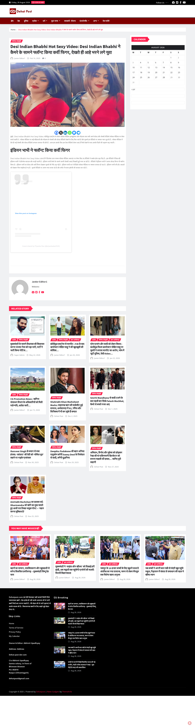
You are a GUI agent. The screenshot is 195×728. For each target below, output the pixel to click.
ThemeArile (67, 691)
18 (141, 72)
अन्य (95, 21)
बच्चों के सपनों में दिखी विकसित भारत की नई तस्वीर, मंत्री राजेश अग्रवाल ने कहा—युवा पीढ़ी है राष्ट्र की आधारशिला (81, 664)
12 (149, 67)
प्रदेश (34, 21)
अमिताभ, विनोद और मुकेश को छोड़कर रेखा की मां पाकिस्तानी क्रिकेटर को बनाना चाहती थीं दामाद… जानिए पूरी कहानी (106, 457)
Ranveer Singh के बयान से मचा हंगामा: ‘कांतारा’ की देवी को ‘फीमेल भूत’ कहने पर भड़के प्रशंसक (27, 454)
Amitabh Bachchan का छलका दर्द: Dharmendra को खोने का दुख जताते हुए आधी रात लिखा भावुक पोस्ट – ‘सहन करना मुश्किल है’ (27, 506)
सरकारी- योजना (70, 21)
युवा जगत (54, 21)
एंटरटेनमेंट (84, 21)
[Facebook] (56, 133)
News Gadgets (53, 691)
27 (156, 77)
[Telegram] (78, 133)
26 (149, 77)
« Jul (133, 89)
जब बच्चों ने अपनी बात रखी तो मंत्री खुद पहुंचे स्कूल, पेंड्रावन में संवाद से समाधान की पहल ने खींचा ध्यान (164, 571)
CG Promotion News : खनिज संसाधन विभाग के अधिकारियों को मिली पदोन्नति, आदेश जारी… (26, 402)
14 (164, 67)
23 (179, 72)
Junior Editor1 (19, 58)
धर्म (44, 21)
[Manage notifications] (190, 723)
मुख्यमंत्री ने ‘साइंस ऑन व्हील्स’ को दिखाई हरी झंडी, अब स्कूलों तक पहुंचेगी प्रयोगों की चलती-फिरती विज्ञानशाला (75, 569)
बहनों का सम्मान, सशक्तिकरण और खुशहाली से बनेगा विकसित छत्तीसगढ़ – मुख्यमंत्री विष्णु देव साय (30, 571)
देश (18, 21)
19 (149, 72)
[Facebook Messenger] (74, 133)
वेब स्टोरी (106, 21)
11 (141, 67)
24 (133, 77)
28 (164, 77)
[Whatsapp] (70, 133)
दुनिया (26, 21)
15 (171, 67)
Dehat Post (58, 416)
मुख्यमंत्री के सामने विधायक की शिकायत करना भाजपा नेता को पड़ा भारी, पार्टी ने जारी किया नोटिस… (27, 347)
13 (156, 67)
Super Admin (19, 355)
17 (133, 72)
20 (156, 72)
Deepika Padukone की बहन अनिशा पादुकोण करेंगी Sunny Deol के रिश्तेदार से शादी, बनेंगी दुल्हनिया (67, 454)
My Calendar (14, 636)
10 (133, 67)
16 (179, 67)
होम (12, 21)
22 (171, 72)
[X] (61, 133)
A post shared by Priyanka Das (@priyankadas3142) (41, 246)
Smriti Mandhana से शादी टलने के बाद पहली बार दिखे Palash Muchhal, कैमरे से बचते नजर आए (107, 401)
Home (13, 29)
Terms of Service (16, 628)
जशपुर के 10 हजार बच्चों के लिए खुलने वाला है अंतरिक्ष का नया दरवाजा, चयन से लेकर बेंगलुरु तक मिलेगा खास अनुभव (119, 571)
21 (164, 72)
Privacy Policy (15, 632)
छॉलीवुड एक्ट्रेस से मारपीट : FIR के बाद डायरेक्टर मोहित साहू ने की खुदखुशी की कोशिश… (67, 347)
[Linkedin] (65, 133)
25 (141, 77)
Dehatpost (40, 691)
